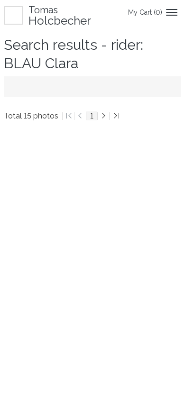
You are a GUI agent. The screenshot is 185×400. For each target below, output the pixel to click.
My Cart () (145, 12)
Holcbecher (59, 15)
